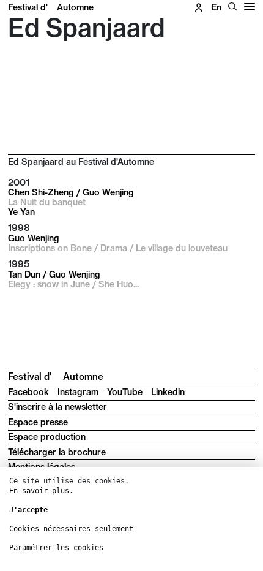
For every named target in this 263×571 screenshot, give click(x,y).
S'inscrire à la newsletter (57, 406)
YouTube (125, 392)
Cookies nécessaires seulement (71, 528)
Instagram (77, 392)
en (216, 7)
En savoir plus (39, 490)
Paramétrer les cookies (56, 547)
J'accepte (28, 509)
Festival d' (51, 7)
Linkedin (168, 392)
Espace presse (38, 422)
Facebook (28, 392)
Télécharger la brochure (57, 452)
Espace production (47, 436)
